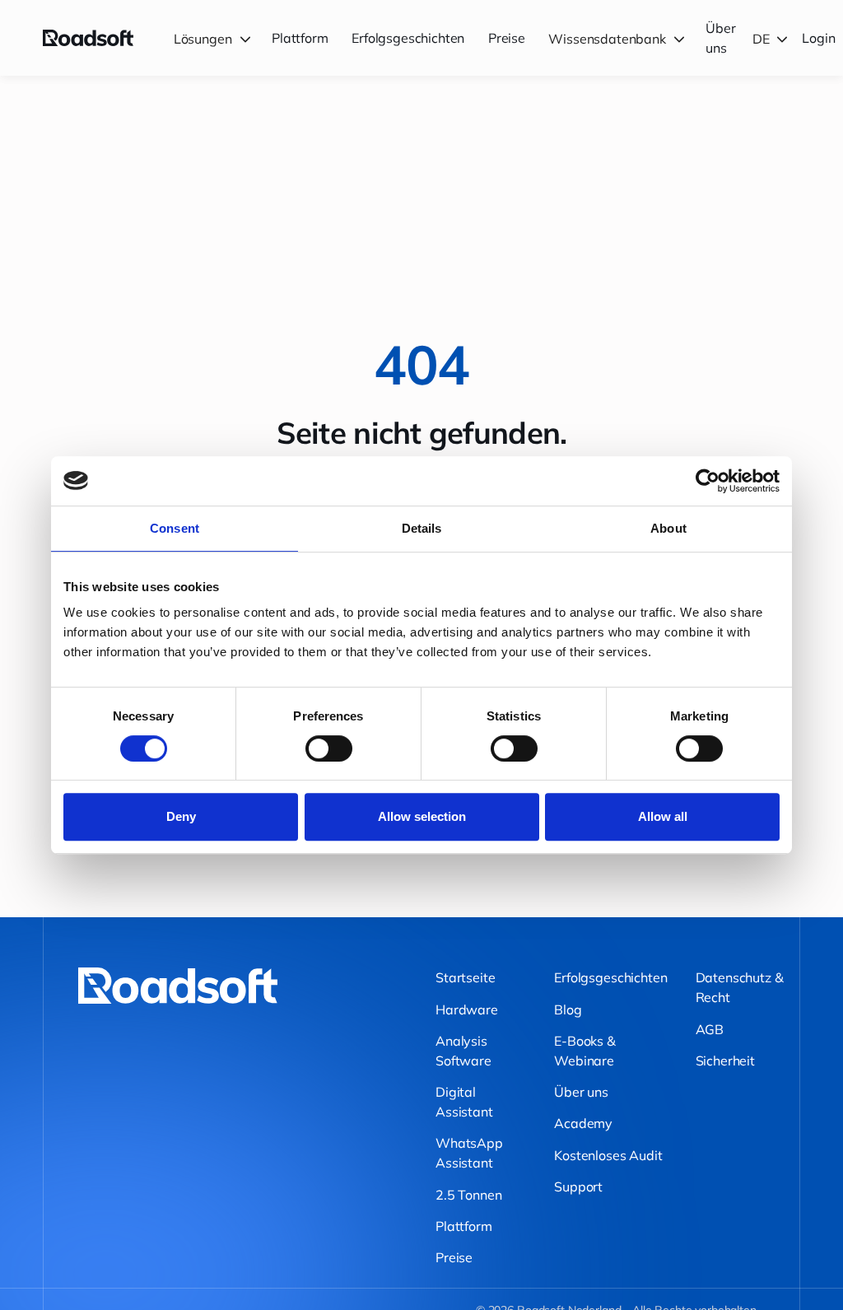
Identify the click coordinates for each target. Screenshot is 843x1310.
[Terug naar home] (88, 38)
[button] (214, 38)
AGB (710, 1029)
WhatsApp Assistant (469, 1153)
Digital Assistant (464, 1102)
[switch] (328, 748)
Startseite (465, 977)
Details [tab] (422, 528)
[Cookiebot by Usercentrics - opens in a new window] (708, 481)
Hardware (466, 1009)
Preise (506, 38)
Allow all (662, 816)
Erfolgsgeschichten (408, 38)
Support (578, 1186)
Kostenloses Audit (608, 1155)
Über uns (720, 38)
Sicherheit (725, 1060)
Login (818, 38)
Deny (181, 816)
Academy (583, 1123)
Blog (567, 1009)
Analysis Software (463, 1051)
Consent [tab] (174, 528)
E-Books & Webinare (585, 1051)
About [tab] (668, 528)
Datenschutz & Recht (740, 987)
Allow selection (422, 816)
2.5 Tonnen (468, 1194)
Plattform (300, 38)
